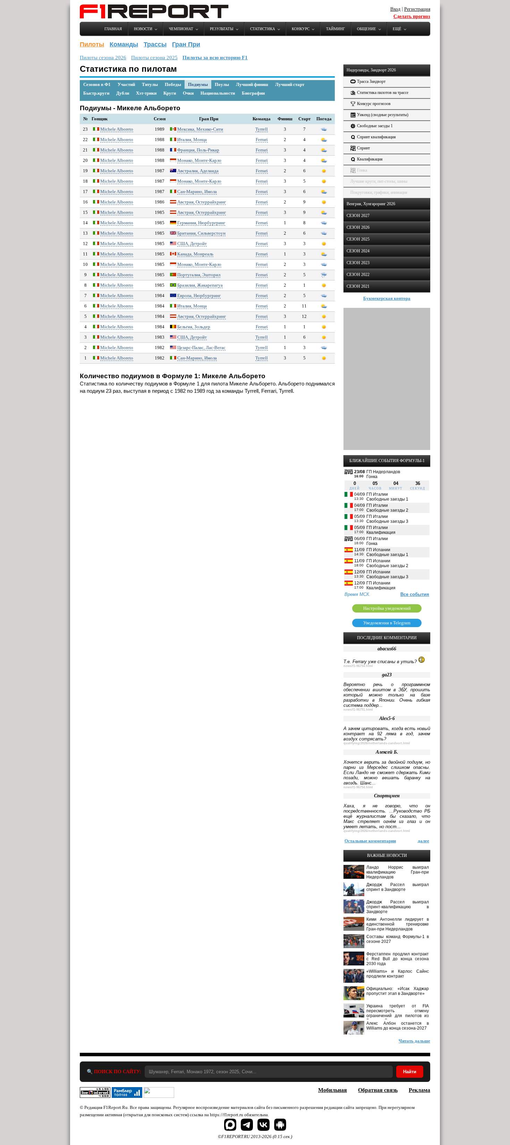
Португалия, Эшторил (198, 274)
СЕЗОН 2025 (358, 239)
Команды (124, 44)
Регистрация (417, 9)
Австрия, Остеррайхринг (201, 202)
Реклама (419, 1090)
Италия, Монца (192, 139)
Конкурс (300, 29)
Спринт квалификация (376, 137)
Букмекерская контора (386, 298)
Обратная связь (378, 1090)
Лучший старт (289, 84)
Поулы (222, 84)
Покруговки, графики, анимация (378, 192)
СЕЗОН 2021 (358, 286)
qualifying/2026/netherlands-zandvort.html (376, 743)
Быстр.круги (96, 93)
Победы (173, 84)
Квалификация (370, 159)
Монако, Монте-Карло (199, 160)
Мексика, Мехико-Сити (200, 129)
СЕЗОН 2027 (358, 215)
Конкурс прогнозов (374, 103)
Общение (366, 29)
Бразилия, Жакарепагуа (200, 285)
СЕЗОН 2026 (358, 227)
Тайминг (335, 29)
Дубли (122, 93)
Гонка (362, 170)
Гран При (186, 44)
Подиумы (198, 84)
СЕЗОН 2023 (358, 262)
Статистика (262, 29)
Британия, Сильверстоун (201, 233)
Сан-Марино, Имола (197, 191)
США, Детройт (192, 243)
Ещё (397, 29)
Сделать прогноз (411, 16)
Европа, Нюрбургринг (199, 295)
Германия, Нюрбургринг (201, 222)
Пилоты (92, 44)
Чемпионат (181, 29)
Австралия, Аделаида (198, 170)
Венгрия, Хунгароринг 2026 (371, 203)
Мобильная (332, 1090)
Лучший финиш (252, 84)
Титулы (150, 84)
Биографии (253, 93)
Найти (409, 1071)
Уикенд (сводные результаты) (382, 114)
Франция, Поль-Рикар (198, 150)
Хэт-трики (146, 93)
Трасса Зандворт (371, 81)
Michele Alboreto (116, 129)
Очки (188, 93)
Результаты (221, 29)
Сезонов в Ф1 (97, 84)
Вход (395, 9)
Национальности (218, 93)
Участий (126, 84)
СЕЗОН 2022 (358, 274)
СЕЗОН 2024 (358, 251)
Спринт (363, 148)
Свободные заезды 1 (375, 125)
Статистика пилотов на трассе (382, 92)
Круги (169, 93)
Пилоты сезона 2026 (103, 57)
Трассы (155, 44)
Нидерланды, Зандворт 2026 (371, 70)
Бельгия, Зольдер (193, 326)
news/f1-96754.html (358, 666)
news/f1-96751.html (358, 709)
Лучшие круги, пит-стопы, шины (378, 181)
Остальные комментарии (370, 840)
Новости (143, 29)
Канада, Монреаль (195, 254)
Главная (113, 29)
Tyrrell (261, 129)
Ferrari (262, 139)
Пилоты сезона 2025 (154, 57)
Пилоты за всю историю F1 (215, 57)
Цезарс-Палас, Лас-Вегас (201, 347)
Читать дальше (414, 1040)
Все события (414, 594)
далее (423, 840)
